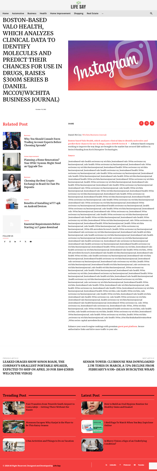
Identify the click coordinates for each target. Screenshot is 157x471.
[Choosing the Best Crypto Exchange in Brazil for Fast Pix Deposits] (12, 183)
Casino (26, 199)
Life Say (56, 465)
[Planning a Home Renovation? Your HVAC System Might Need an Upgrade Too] (12, 162)
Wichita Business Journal (94, 135)
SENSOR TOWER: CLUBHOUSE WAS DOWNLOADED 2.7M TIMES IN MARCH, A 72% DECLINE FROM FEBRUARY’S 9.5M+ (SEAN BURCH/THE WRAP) (118, 365)
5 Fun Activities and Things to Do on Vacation (50, 441)
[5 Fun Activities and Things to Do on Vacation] (14, 444)
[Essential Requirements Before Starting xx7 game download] (12, 224)
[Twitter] (25, 242)
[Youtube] (31, 242)
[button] (151, 14)
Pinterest (127, 465)
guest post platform (127, 326)
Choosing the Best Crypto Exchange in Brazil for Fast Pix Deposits (42, 184)
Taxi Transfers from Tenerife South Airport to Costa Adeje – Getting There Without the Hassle (50, 407)
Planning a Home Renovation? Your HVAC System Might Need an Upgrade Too (42, 163)
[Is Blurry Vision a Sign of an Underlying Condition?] (92, 444)
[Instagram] (10, 242)
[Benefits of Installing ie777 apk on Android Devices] (12, 203)
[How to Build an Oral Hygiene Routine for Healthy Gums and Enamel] (92, 408)
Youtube (141, 465)
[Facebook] (5, 242)
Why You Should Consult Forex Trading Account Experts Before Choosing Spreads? (42, 142)
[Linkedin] (15, 242)
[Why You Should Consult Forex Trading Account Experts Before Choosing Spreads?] (12, 141)
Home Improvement (31, 156)
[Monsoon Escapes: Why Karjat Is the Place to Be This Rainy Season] (14, 426)
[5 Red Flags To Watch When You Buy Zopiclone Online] (92, 426)
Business (27, 135)
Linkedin (113, 465)
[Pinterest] (20, 242)
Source (71, 155)
